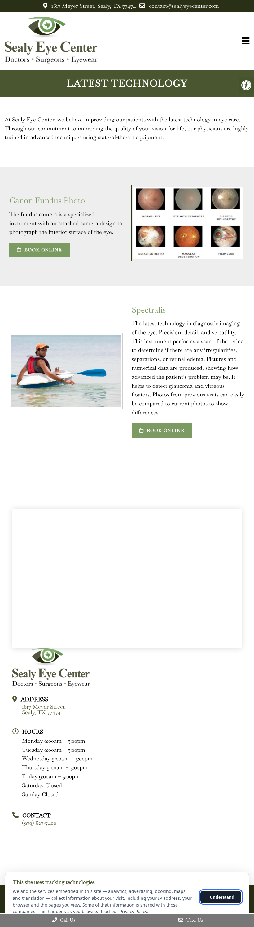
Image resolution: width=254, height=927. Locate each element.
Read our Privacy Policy (123, 911)
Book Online (42, 250)
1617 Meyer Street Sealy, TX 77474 (43, 709)
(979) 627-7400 (39, 823)
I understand (221, 896)
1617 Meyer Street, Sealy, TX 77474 (94, 5)
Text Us (194, 920)
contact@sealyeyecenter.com (184, 5)
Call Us (67, 920)
